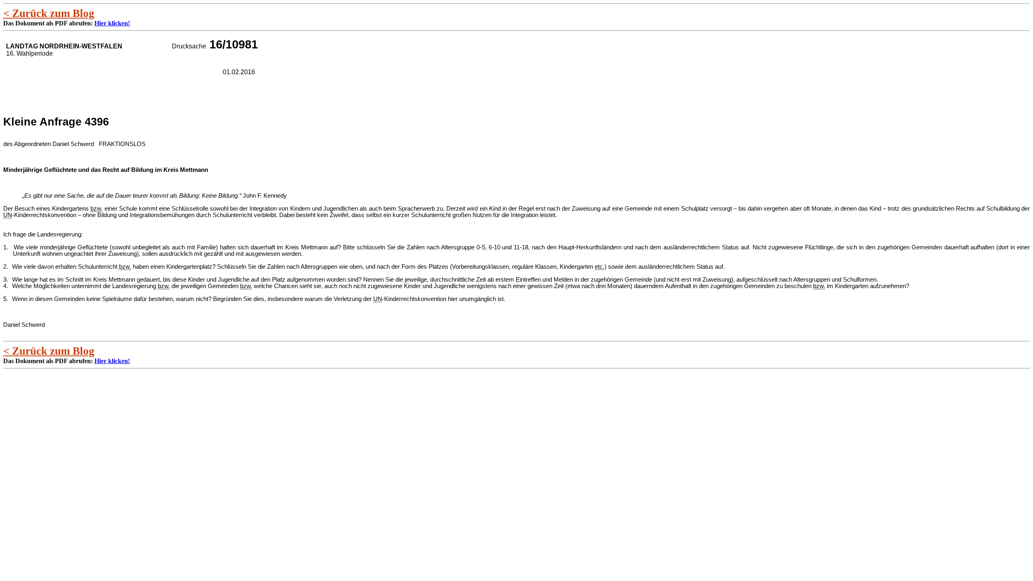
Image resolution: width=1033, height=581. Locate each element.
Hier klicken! (112, 23)
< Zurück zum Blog (48, 13)
